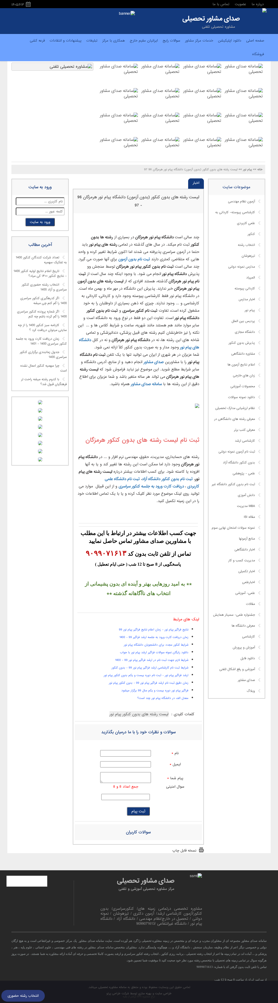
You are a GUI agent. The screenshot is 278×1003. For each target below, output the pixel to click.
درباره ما (258, 4)
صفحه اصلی (255, 40)
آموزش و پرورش (244, 647)
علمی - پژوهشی (244, 473)
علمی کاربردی (246, 223)
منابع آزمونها (247, 538)
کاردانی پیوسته (245, 288)
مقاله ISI (249, 517)
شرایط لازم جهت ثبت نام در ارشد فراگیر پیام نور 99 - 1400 (151, 660)
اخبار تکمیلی (246, 571)
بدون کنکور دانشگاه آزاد (239, 462)
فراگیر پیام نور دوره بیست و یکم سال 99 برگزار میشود (154, 690)
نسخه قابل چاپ (184, 850)
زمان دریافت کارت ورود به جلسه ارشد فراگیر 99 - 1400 (153, 637)
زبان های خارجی (244, 375)
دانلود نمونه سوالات (241, 397)
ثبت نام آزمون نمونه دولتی (237, 451)
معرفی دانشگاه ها (243, 625)
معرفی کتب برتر (244, 430)
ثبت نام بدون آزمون (134, 259)
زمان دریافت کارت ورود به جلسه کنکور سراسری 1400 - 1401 (41, 341)
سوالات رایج (171, 40)
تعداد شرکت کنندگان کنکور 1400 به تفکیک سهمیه (41, 260)
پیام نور (250, 310)
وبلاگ (251, 691)
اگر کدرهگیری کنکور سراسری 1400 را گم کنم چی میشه (43, 301)
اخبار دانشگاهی (245, 549)
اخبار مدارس (247, 299)
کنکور (251, 234)
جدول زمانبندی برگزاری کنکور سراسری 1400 (43, 355)
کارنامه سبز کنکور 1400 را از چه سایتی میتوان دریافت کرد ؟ (42, 328)
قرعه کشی (37, 40)
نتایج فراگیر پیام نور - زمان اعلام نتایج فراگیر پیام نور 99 (153, 629)
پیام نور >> (245, 169)
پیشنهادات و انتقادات (65, 40)
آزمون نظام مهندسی (241, 201)
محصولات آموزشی (242, 386)
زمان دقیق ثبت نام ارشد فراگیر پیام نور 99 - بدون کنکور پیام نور (148, 683)
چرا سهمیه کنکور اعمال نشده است (43, 368)
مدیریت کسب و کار (241, 560)
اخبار (196, 182)
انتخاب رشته (246, 245)
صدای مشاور (154, 362)
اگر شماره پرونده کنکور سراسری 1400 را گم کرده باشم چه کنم (42, 314)
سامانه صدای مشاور (146, 384)
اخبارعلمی (248, 582)
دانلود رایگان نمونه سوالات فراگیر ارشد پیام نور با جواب (154, 652)
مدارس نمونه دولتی (241, 266)
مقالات (250, 604)
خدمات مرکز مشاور (199, 40)
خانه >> (258, 169)
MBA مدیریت (246, 506)
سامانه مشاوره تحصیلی (112, 987)
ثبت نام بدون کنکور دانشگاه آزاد (167, 479)
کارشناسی (248, 636)
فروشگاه (258, 54)
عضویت (240, 4)
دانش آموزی (246, 495)
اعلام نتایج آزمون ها (241, 364)
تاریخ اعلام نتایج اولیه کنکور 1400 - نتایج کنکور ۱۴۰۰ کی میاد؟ (40, 274)
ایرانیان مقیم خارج (144, 40)
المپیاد (250, 277)
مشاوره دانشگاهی (243, 353)
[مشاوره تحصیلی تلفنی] (264, 11)
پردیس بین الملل (243, 321)
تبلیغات (91, 40)
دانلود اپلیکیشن (229, 40)
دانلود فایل (248, 658)
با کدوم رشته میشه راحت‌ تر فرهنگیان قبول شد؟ (44, 382)
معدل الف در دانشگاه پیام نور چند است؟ (162, 698)
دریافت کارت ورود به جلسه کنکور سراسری (151, 486)
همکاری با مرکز (113, 40)
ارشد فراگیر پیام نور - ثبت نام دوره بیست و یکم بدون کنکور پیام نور (146, 675)
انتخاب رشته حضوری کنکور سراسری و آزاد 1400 (44, 287)
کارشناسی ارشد (245, 440)
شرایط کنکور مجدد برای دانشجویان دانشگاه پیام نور (156, 645)
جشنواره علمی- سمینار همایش (234, 614)
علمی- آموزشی (245, 593)
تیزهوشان (248, 255)
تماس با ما (221, 4)
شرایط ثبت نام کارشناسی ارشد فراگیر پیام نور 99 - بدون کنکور (150, 667)
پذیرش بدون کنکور (242, 342)
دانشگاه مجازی (245, 332)
